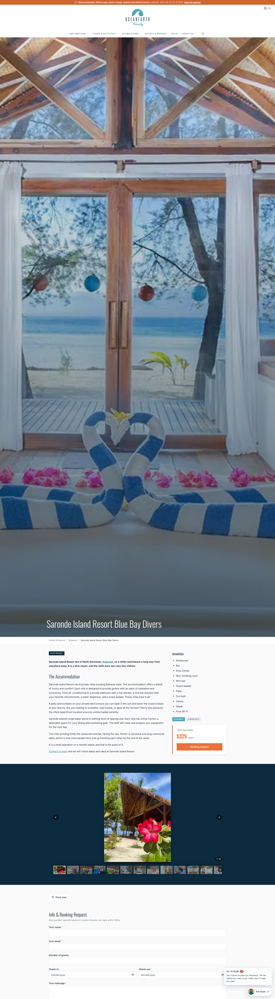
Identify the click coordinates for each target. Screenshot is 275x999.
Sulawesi (73, 640)
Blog (175, 33)
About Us (188, 33)
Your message (58, 983)
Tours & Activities (104, 33)
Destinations (77, 33)
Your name (56, 927)
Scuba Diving (130, 33)
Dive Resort (56, 653)
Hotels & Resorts (156, 33)
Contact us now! (58, 751)
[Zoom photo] (137, 817)
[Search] (203, 33)
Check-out (144, 969)
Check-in (54, 969)
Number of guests (59, 955)
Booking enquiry (199, 746)
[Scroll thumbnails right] (220, 869)
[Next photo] (219, 817)
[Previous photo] (56, 817)
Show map (61, 897)
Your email (56, 941)
